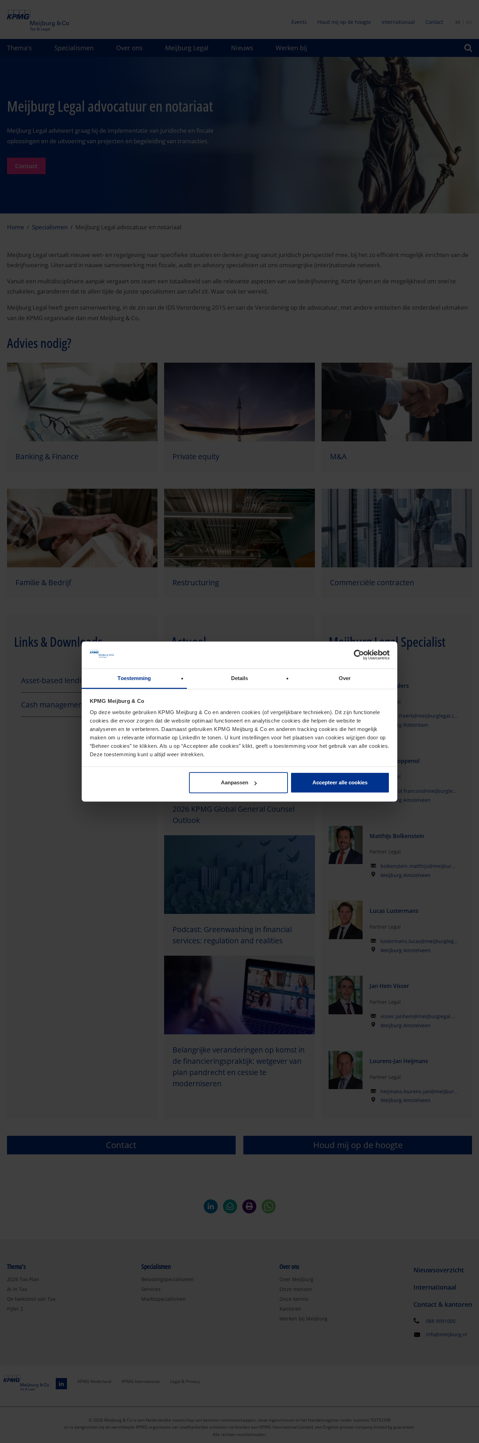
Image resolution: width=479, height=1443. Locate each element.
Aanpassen (234, 783)
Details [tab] (239, 678)
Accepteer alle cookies (339, 783)
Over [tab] (345, 678)
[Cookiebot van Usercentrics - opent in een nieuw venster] (359, 655)
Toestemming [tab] (134, 678)
